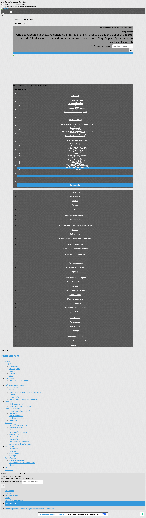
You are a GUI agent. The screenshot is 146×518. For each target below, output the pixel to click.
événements (77, 161)
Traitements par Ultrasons (75, 307)
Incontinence (77, 156)
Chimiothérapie (75, 303)
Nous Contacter (11, 378)
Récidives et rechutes (75, 267)
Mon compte (10, 467)
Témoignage (75, 322)
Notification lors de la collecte (52, 514)
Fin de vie (77, 169)
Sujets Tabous (10, 458)
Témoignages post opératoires (75, 248)
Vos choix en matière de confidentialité (84, 514)
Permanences (75, 219)
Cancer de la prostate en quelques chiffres (77, 124)
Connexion (9, 470)
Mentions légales (11, 495)
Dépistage (75, 272)
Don (75, 209)
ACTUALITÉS (10, 390)
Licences (8, 493)
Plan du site (9, 491)
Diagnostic (75, 259)
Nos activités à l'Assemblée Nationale (75, 238)
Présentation (77, 100)
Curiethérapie (75, 295)
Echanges (8, 402)
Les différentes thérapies (77, 148)
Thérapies (8, 423)
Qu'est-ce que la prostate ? (77, 140)
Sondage (75, 330)
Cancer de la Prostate (13, 409)
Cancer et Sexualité (77, 164)
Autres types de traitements (75, 312)
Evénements (77, 129)
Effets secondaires (77, 145)
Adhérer (75, 205)
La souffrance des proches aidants (77, 167)
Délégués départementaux (77, 108)
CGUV (7, 498)
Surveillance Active (75, 282)
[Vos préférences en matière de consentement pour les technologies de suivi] (142, 514)
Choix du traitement (77, 132)
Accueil (7, 362)
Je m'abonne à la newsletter (101, 46)
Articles (75, 230)
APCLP (8, 364)
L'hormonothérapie (75, 299)
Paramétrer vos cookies (14, 500)
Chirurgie (77, 153)
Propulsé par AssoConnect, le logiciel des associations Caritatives (29, 509)
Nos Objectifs (75, 196)
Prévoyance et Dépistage (14, 385)
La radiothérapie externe (75, 290)
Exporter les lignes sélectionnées (13, 2)
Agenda (77, 105)
